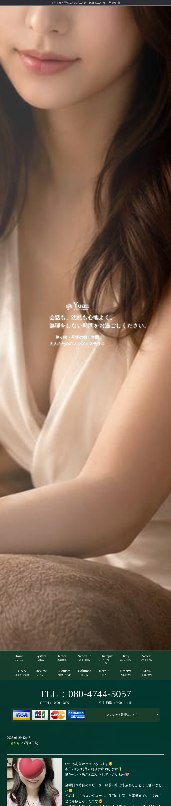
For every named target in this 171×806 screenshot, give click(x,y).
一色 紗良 (13, 743)
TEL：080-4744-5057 (85, 693)
